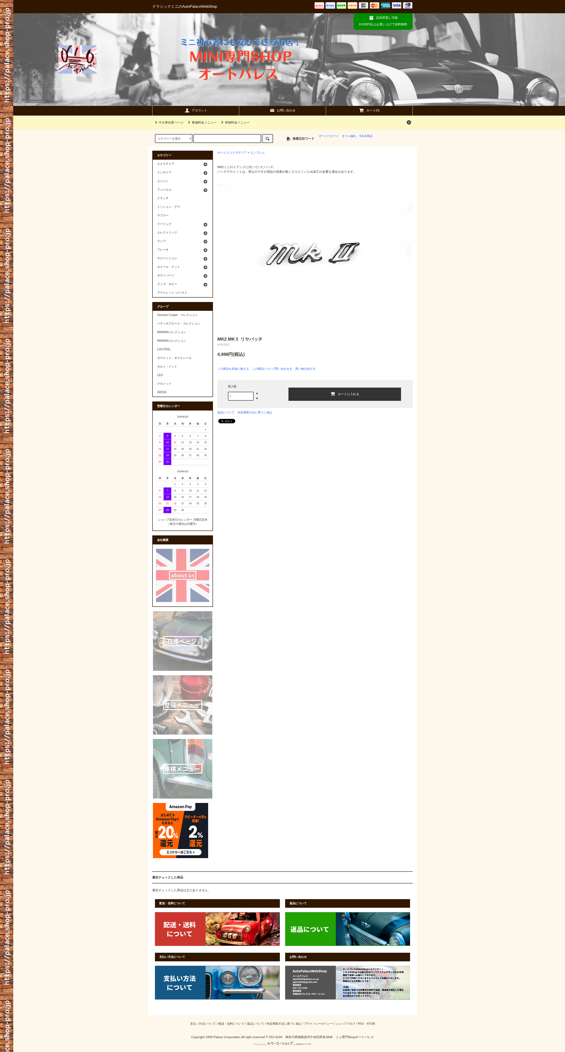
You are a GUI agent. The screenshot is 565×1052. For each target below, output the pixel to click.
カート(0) (373, 110)
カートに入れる (348, 394)
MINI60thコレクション (171, 332)
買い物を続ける (305, 368)
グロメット (164, 383)
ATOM (371, 1023)
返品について (226, 412)
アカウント (199, 110)
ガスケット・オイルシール (174, 358)
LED (160, 375)
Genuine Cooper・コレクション (177, 315)
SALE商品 (366, 136)
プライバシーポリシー (318, 1023)
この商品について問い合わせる (272, 368)
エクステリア (238, 152)
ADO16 (161, 392)
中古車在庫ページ (171, 122)
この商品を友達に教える (233, 368)
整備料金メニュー (204, 122)
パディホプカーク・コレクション (178, 323)
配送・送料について (231, 1023)
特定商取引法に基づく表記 (255, 412)
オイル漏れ (349, 136)
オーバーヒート (329, 136)
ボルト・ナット (167, 366)
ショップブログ (345, 1023)
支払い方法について (203, 1023)
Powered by (260, 1044)
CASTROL (164, 349)
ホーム (221, 152)
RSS (361, 1023)
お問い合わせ (286, 110)
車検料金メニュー (237, 122)
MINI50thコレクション (171, 340)
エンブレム (257, 152)
